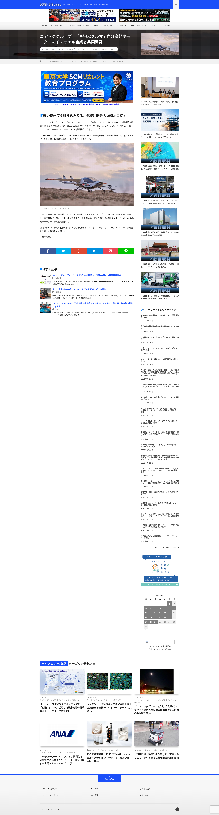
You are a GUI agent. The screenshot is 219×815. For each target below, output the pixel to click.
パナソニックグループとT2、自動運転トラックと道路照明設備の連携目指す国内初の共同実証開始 (156, 710)
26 (155, 622)
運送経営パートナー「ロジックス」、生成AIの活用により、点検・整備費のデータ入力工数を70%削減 (160, 482)
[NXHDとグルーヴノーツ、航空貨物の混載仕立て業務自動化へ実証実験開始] (45, 279)
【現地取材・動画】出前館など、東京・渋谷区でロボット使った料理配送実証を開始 (156, 756)
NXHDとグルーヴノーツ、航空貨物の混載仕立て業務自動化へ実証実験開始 (86, 275)
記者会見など (163, 750)
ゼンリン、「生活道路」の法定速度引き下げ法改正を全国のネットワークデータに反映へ (109, 707)
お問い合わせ (145, 795)
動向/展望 (117, 700)
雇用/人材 (108, 25)
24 (146, 622)
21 (165, 617)
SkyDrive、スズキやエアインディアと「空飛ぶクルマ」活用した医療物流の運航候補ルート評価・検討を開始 (62, 707)
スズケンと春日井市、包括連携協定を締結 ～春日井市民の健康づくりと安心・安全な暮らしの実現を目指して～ (160, 386)
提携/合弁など (96, 49)
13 (160, 613)
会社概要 (94, 795)
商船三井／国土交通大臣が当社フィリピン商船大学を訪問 (160, 493)
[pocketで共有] (110, 251)
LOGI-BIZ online (52, 809)
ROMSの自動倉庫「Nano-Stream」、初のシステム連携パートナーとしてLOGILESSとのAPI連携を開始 (159, 410)
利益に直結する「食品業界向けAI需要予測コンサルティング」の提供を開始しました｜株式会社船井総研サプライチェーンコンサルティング (160, 457)
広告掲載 (94, 789)
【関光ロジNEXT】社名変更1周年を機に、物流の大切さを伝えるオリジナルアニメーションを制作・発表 (160, 470)
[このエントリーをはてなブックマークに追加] (95, 251)
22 (169, 617)
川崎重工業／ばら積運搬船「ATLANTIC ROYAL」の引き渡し (159, 537)
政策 (146, 25)
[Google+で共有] (79, 251)
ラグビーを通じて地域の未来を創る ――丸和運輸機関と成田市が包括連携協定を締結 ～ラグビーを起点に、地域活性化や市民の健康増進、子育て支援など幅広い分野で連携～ (160, 372)
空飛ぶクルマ (81, 49)
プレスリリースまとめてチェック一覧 (165, 547)
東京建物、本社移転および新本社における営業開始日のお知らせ (160, 316)
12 (155, 613)
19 (155, 617)
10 (146, 613)
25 (151, 622)
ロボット (118, 750)
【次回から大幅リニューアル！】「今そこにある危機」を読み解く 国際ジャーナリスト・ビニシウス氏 (160, 169)
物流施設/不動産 (57, 25)
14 (165, 613)
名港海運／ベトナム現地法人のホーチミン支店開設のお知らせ (160, 398)
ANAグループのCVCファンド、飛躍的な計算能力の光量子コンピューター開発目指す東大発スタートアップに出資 (62, 760)
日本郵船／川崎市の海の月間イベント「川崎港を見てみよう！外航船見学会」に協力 (160, 526)
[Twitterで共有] (63, 251)
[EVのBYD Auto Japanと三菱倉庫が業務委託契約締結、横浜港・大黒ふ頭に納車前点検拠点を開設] (45, 307)
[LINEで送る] (126, 251)
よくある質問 (145, 789)
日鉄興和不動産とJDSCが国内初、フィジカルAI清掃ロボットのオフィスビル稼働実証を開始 (108, 757)
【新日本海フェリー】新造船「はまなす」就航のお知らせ (160, 338)
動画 (163, 700)
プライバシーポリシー (51, 795)
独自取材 (43, 25)
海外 (88, 49)
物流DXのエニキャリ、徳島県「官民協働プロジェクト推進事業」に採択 (159, 504)
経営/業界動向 (121, 25)
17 (146, 617)
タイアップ (156, 25)
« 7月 (146, 629)
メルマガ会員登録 (49, 789)
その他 (167, 25)
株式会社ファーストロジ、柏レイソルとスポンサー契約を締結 (160, 349)
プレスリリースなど (108, 49)
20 (160, 617)
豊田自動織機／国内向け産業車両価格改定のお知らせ (160, 327)
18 (151, 617)
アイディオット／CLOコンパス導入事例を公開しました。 (160, 360)
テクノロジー (93, 700)
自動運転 (137, 702)
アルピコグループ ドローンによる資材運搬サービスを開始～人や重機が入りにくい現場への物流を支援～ (160, 434)
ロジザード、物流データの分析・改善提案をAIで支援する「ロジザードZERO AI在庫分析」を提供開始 (160, 515)
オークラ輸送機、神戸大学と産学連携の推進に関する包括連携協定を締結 (160, 422)
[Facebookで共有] (48, 251)
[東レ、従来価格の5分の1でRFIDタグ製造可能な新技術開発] (45, 293)
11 (151, 613)
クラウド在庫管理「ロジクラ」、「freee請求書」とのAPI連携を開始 (159, 445)
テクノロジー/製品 (92, 25)
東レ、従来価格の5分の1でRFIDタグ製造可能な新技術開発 (79, 289)
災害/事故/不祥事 (74, 25)
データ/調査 (136, 25)
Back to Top (109, 779)
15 (169, 613)
